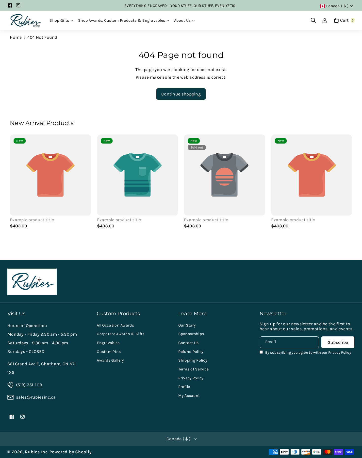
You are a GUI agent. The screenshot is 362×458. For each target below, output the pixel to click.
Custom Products (118, 313)
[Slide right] (346, 182)
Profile (184, 386)
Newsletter (273, 313)
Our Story (187, 325)
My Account (189, 395)
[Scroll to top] (351, 442)
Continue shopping (181, 94)
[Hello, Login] (324, 20)
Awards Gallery (110, 360)
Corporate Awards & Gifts (120, 333)
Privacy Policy (190, 378)
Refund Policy (190, 351)
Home (16, 37)
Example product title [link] (32, 219)
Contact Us (188, 342)
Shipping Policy (192, 360)
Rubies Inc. (37, 451)
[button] (61, 20)
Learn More (192, 313)
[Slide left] (16, 182)
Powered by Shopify (70, 451)
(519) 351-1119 (29, 384)
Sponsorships (191, 333)
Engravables (108, 342)
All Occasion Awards (115, 325)
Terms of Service (193, 369)
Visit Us (16, 313)
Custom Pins (109, 351)
